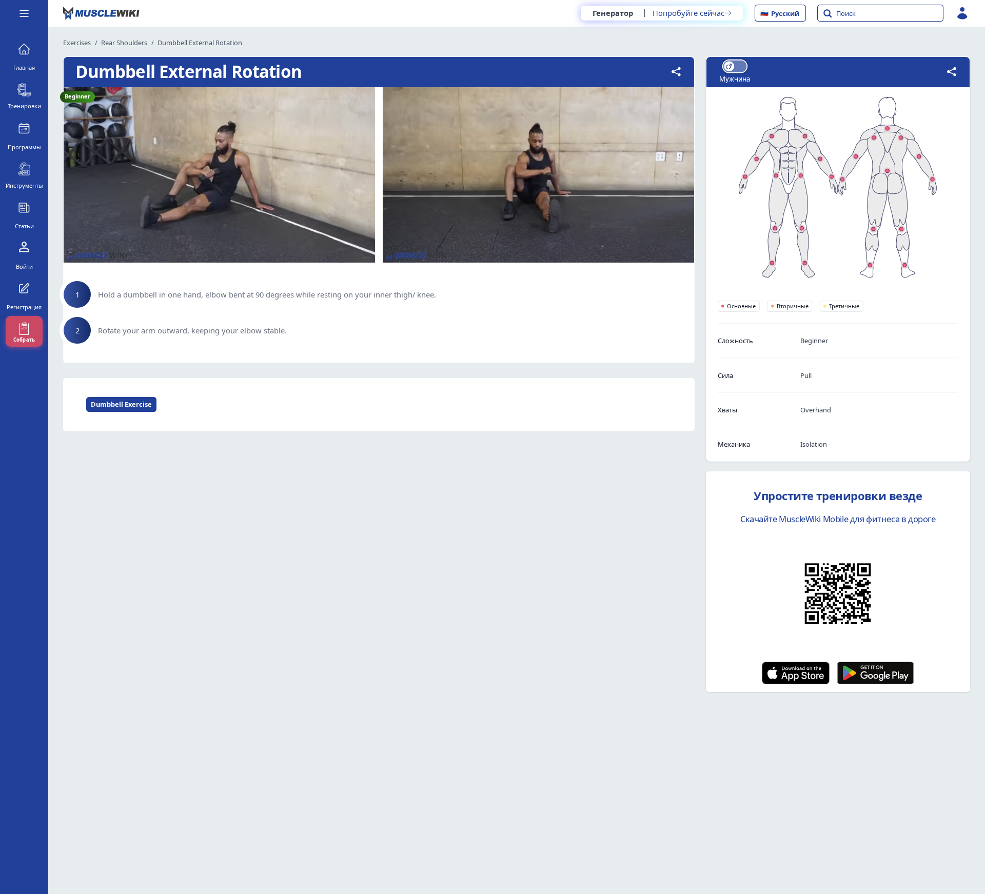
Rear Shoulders (124, 42)
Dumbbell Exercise (121, 404)
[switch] (734, 66)
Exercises (77, 42)
